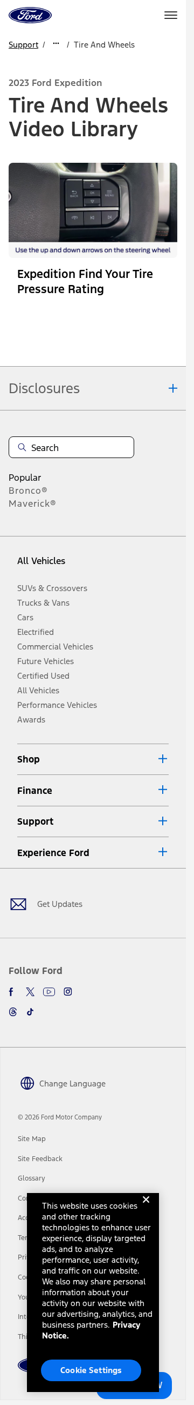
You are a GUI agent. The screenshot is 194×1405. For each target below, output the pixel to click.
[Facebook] (13, 992)
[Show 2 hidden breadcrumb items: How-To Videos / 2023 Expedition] (56, 43)
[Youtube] (49, 992)
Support (23, 44)
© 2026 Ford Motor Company (60, 1117)
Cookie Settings (91, 1370)
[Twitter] (30, 992)
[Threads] (13, 1012)
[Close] (146, 1208)
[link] (32, 1139)
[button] (93, 759)
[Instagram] (68, 992)
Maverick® (33, 503)
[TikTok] (30, 1012)
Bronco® (28, 490)
